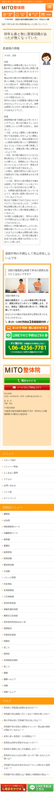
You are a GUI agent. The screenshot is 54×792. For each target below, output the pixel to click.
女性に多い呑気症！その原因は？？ (20, 736)
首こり (7, 647)
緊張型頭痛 (9, 565)
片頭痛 (7, 571)
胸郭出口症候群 (11, 616)
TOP (3, 24)
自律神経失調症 (11, 660)
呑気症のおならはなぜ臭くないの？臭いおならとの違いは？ (27, 757)
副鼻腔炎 (8, 552)
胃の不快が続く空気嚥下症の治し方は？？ (23, 720)
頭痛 (6, 685)
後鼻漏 (7, 539)
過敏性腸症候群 (11, 609)
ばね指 (7, 520)
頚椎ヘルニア (10, 692)
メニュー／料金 (11, 466)
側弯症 (7, 654)
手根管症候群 (10, 635)
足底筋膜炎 (9, 590)
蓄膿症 (7, 546)
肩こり (7, 666)
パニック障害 (10, 577)
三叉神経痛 (9, 597)
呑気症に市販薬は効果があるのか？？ (22, 708)
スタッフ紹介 (10, 460)
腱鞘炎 (7, 514)
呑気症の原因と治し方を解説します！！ (22, 749)
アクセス (8, 479)
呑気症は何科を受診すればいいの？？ (21, 742)
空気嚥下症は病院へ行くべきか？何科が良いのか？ (27, 714)
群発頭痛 (8, 558)
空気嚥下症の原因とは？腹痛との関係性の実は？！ (27, 774)
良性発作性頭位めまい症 (15, 622)
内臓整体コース (11, 533)
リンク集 (8, 492)
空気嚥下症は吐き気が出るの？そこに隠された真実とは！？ (27, 766)
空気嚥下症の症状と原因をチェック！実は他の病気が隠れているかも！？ (27, 728)
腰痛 (6, 673)
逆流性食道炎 (10, 603)
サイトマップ (10, 498)
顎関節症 (8, 628)
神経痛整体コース (12, 527)
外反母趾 (8, 584)
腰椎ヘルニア (10, 679)
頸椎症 (7, 641)
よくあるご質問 (11, 473)
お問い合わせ (10, 485)
